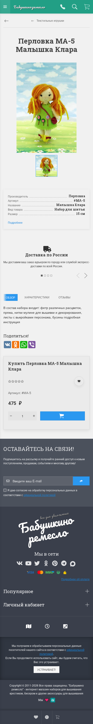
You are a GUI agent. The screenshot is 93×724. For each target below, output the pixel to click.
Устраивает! (46, 669)
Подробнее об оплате (75, 579)
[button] (47, 181)
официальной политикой (39, 495)
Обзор (10, 297)
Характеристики (36, 297)
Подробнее (15, 222)
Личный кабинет (24, 604)
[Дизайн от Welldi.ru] (53, 699)
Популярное (18, 591)
